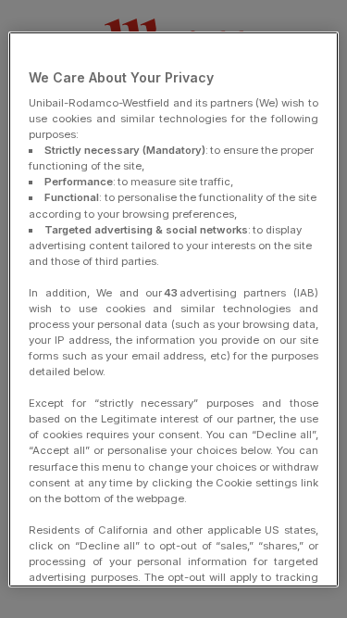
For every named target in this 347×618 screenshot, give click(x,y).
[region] (173, 308)
